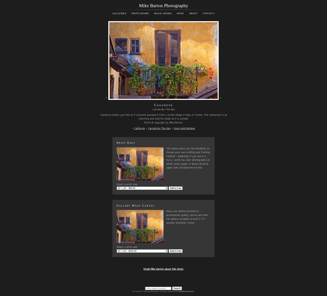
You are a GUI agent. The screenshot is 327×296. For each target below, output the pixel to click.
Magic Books (163, 13)
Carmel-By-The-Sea (159, 128)
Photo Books (140, 13)
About (193, 13)
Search (177, 288)
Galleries (119, 13)
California (139, 128)
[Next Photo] (163, 98)
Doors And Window (184, 128)
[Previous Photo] (106, 98)
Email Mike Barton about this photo (163, 269)
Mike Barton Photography (163, 5)
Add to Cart (175, 188)
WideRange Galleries (187, 291)
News (180, 13)
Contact (209, 13)
